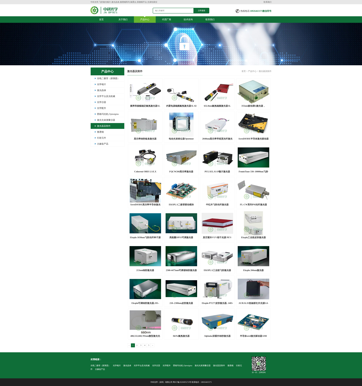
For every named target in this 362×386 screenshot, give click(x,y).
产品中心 (144, 19)
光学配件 (101, 108)
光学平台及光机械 (106, 96)
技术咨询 (188, 19)
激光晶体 (101, 90)
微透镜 (100, 132)
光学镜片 (101, 84)
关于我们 (123, 19)
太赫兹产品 (102, 144)
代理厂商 (166, 19)
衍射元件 (101, 138)
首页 (101, 19)
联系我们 (268, 2)
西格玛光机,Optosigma (108, 114)
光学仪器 (101, 102)
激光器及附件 (104, 126)
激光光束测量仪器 (106, 120)
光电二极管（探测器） (108, 78)
